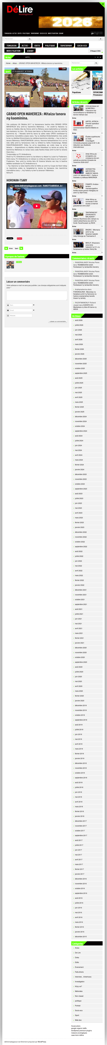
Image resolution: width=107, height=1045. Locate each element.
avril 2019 (78, 744)
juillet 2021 (79, 614)
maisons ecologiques (79, 1033)
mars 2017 (79, 864)
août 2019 (78, 724)
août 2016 (78, 898)
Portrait (77, 1005)
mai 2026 (78, 334)
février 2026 (79, 349)
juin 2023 (78, 503)
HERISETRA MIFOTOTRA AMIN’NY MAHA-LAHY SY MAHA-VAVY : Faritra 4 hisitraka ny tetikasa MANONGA (85, 173)
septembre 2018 (81, 777)
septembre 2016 (81, 893)
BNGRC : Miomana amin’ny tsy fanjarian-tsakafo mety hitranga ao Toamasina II (86, 233)
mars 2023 (79, 517)
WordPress (42, 1041)
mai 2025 (78, 392)
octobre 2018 (80, 773)
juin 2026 (78, 330)
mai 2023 (78, 508)
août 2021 (78, 609)
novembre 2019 (81, 710)
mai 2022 (78, 566)
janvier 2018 (79, 816)
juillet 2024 (79, 440)
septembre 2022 (81, 546)
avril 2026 (78, 339)
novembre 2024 (81, 421)
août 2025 (78, 378)
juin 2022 (78, 561)
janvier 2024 (79, 469)
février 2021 (79, 638)
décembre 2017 (81, 821)
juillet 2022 (79, 556)
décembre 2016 (81, 879)
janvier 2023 (79, 527)
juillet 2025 (79, 383)
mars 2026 (79, 344)
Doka (77, 957)
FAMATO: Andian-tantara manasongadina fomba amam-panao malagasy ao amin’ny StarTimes (86, 188)
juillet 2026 (79, 325)
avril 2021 (78, 628)
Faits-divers (79, 972)
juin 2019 (78, 734)
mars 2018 (79, 806)
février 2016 (79, 927)
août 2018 (78, 782)
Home (8, 63)
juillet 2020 (79, 671)
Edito (20, 33)
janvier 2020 (79, 700)
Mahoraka (78, 991)
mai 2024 (78, 450)
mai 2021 (78, 623)
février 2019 (79, 753)
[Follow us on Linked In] (101, 33)
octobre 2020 (80, 657)
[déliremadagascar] (20, 10)
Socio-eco (43, 33)
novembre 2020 (81, 652)
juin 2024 (78, 445)
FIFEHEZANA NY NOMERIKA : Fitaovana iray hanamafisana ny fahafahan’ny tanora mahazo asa (86, 110)
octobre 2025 (80, 368)
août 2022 (78, 551)
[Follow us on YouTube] (98, 33)
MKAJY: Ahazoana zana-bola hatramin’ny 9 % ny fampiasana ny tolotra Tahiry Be (86, 246)
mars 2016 (79, 922)
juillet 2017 (79, 845)
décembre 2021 (81, 590)
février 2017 (79, 869)
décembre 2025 (81, 358)
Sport (8, 71)
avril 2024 (78, 455)
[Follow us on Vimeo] (92, 33)
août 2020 (78, 667)
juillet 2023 (79, 498)
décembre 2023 (81, 474)
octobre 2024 (80, 426)
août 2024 (78, 436)
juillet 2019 (79, 729)
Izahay (61, 33)
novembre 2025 (81, 363)
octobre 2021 (80, 599)
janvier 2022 (79, 585)
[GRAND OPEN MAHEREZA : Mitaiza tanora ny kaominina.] (36, 87)
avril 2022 (78, 570)
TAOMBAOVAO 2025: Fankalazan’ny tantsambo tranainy (86, 266)
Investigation (53, 33)
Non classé (79, 996)
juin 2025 (78, 387)
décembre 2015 (81, 936)
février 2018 (79, 811)
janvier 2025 (79, 411)
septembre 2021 (81, 604)
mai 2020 (78, 681)
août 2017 (78, 840)
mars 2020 (79, 691)
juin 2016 (78, 907)
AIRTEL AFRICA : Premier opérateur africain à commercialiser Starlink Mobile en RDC (53, 57)
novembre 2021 (81, 594)
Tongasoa (8, 33)
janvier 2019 (79, 758)
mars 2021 (79, 633)
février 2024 (79, 464)
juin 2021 (78, 618)
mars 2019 (79, 749)
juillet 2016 (79, 903)
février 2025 (79, 407)
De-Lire (78, 952)
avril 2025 (78, 397)
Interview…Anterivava (83, 976)
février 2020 (79, 696)
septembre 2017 (81, 835)
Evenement (79, 967)
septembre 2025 (81, 373)
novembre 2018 (81, 768)
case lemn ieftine (77, 1035)
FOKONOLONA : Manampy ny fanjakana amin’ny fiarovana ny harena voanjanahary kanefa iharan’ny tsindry (84, 295)
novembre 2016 (81, 883)
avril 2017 (78, 859)
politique (26, 33)
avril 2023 (78, 513)
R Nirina (29, 71)
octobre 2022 (80, 541)
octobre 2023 (80, 484)
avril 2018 (78, 801)
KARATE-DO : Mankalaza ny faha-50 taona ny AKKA (85, 307)
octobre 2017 (80, 830)
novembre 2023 (81, 479)
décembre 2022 (81, 532)
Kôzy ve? (78, 986)
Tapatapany (35, 33)
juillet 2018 (79, 787)
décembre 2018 (81, 763)
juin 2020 (78, 676)
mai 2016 (78, 912)
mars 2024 (79, 460)
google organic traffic (79, 1028)
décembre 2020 (81, 647)
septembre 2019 (81, 720)
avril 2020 (78, 686)
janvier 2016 (79, 931)
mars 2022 (79, 575)
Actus (14, 33)
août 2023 (78, 493)
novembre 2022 (81, 537)
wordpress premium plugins (81, 1030)
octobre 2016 (80, 888)
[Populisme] (80, 79)
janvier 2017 (79, 874)
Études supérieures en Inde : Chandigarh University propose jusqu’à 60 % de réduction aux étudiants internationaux (86, 141)
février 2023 (79, 522)
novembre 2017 (81, 826)
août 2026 (78, 320)
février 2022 (79, 580)
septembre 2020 (81, 662)
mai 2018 (78, 797)
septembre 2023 (81, 488)
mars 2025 (79, 402)
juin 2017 (78, 850)
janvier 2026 (79, 354)
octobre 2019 (80, 715)
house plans (75, 1026)
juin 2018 (78, 792)
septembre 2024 (81, 431)
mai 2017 (78, 854)
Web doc (78, 1020)
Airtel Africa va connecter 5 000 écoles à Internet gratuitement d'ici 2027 (85, 202)
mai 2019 (78, 739)
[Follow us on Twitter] (95, 33)
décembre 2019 (81, 705)
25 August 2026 (95, 51)
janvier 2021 (79, 643)
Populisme (76, 92)
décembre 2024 (81, 416)
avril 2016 (78, 917)
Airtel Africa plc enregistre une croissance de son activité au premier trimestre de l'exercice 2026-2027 (86, 158)
